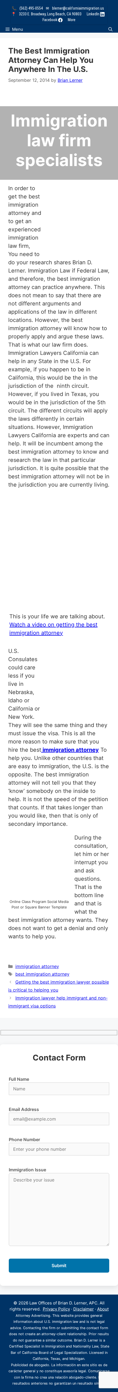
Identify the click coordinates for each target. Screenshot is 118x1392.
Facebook (50, 20)
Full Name (19, 1079)
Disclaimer (83, 1309)
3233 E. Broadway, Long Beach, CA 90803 (50, 14)
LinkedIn (93, 14)
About (103, 1309)
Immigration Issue (27, 1169)
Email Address (24, 1109)
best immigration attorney (42, 974)
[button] (110, 29)
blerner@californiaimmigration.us (78, 8)
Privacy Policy (56, 1309)
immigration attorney (70, 749)
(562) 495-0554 (31, 8)
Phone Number (24, 1139)
